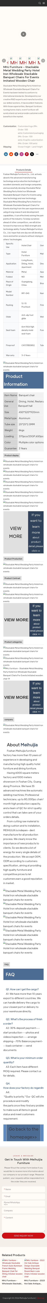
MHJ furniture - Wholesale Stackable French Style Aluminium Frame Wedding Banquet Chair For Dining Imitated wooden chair (12, 1282)
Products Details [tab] (23, 170)
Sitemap (40, 1298)
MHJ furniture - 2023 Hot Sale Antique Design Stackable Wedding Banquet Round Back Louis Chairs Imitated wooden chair (34, 1282)
